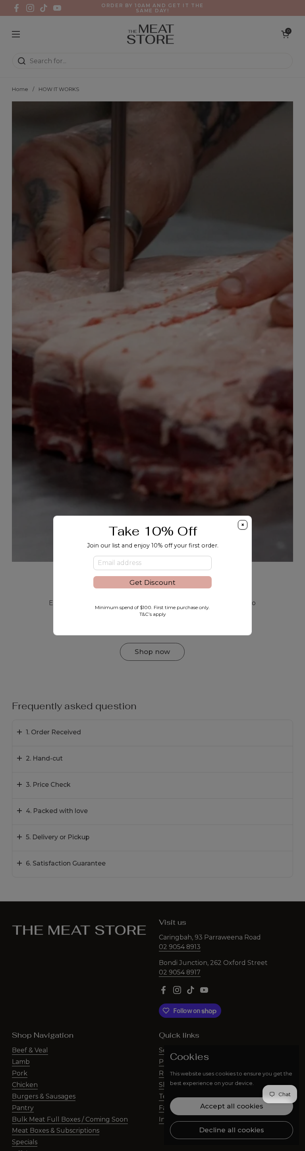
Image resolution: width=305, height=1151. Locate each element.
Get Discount (152, 582)
